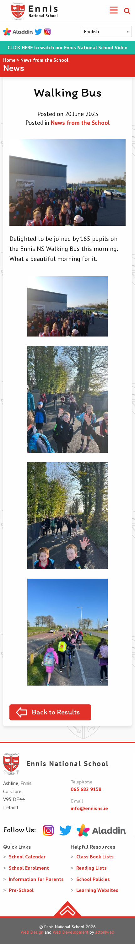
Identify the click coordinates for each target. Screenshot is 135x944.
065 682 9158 (86, 789)
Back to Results (56, 712)
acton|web (104, 932)
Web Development (70, 932)
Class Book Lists (95, 856)
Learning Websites (97, 890)
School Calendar (27, 856)
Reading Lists (91, 868)
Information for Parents (36, 879)
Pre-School (21, 890)
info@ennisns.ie (89, 808)
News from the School (80, 122)
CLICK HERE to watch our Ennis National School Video (67, 47)
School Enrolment (29, 868)
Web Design (32, 932)
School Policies (93, 879)
